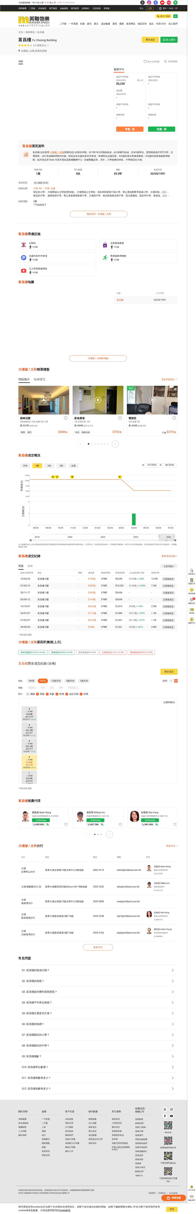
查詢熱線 (69, 1131)
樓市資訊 (116, 1127)
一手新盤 (46, 1119)
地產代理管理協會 (120, 1143)
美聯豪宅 (46, 1139)
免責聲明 (152, 1193)
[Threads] (164, 1109)
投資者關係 (23, 1123)
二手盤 (45, 1123)
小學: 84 (37, 188)
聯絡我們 (69, 1135)
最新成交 (93, 1127)
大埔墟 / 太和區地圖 (98, 358)
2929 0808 (98, 901)
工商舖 (32, 8)
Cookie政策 (64, 1210)
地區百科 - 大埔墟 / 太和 (99, 214)
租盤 (44, 1147)
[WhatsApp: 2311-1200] (175, 16)
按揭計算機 (70, 1139)
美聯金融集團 (141, 1139)
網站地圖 (22, 1135)
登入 (142, 8)
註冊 (150, 8)
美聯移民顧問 (141, 1143)
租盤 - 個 (161, 129)
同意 (172, 1209)
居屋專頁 (46, 1151)
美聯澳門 (139, 1135)
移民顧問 (75, 8)
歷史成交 (150, 39)
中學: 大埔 (50, 188)
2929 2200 (98, 886)
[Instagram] (171, 1109)
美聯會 (107, 8)
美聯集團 (22, 8)
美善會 (115, 1139)
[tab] (24, 379)
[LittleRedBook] (168, 1140)
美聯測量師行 (141, 1151)
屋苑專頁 (30, 32)
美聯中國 (139, 1131)
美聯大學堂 (140, 1167)
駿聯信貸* (139, 1171)
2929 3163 (98, 932)
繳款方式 (69, 1151)
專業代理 (69, 1123)
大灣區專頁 (117, 1123)
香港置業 (139, 1155)
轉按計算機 (70, 1147)
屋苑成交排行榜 (96, 1139)
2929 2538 (98, 916)
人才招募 (22, 1131)
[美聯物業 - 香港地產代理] (33, 21)
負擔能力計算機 (72, 1143)
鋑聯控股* (139, 1123)
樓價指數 (93, 1119)
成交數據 (93, 1135)
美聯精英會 (117, 1131)
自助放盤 (69, 1119)
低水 (44, 1135)
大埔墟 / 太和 (57, 152)
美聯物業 (139, 1119)
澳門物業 (53, 8)
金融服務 (64, 8)
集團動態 (22, 1127)
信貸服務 (97, 8)
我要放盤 (176, 1197)
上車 (44, 1127)
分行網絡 (69, 1127)
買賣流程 (46, 1155)
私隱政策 (162, 1193)
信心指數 (93, 1123)
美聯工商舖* (140, 1127)
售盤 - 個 (130, 129)
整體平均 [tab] (119, 69)
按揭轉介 (86, 8)
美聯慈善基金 (118, 1135)
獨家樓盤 (46, 1143)
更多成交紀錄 (168, 556)
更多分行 (170, 845)
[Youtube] (171, 1116)
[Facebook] (164, 1116)
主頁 (20, 32)
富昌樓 (40, 32)
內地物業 (42, 8)
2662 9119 (98, 870)
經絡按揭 (139, 1159)
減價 (44, 1131)
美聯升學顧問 (141, 1147)
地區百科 (93, 1143)
